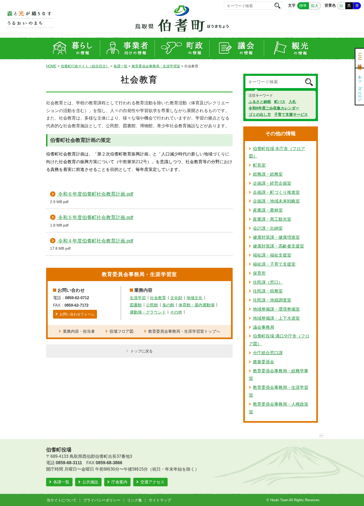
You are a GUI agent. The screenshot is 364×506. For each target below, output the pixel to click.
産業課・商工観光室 (272, 219)
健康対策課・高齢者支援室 (278, 246)
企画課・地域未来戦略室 (276, 201)
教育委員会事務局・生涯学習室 (156, 66)
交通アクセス (152, 482)
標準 (303, 5)
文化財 (176, 298)
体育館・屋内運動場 (197, 305)
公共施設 (90, 482)
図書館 (136, 305)
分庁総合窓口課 (268, 353)
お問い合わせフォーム (77, 314)
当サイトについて (61, 500)
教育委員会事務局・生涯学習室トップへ (184, 331)
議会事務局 (263, 327)
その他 (176, 312)
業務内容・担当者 (79, 331)
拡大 (314, 5)
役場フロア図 (122, 331)
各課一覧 (120, 66)
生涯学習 (138, 298)
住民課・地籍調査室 (272, 300)
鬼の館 (168, 305)
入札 (292, 102)
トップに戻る (141, 351)
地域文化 (195, 298)
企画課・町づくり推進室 (276, 192)
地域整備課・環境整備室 (276, 309)
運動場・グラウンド (148, 312)
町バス (279, 102)
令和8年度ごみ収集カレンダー (274, 108)
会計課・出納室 (268, 228)
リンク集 (134, 500)
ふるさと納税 (260, 102)
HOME (51, 66)
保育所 (259, 273)
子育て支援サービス (291, 114)
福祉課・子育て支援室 (274, 264)
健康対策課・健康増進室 (276, 237)
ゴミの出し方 (260, 114)
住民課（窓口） (268, 282)
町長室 (259, 165)
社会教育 (158, 298)
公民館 (152, 305)
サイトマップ (160, 500)
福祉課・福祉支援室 (272, 255)
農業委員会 (263, 362)
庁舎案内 (119, 482)
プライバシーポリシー (101, 500)
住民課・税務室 (268, 291)
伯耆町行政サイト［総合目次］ (85, 66)
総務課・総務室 (268, 174)
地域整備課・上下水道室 (276, 318)
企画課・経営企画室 (272, 183)
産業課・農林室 (268, 210)
